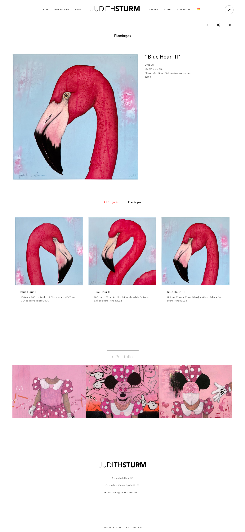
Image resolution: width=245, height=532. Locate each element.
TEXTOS (154, 9)
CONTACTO (184, 9)
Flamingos (134, 202)
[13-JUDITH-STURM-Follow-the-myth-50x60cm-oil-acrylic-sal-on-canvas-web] (122, 391)
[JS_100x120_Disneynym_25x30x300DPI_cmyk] (49, 391)
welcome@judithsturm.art (122, 492)
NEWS (78, 9)
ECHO (167, 9)
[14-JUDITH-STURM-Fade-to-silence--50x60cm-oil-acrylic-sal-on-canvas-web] (195, 391)
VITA (46, 9)
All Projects (111, 202)
